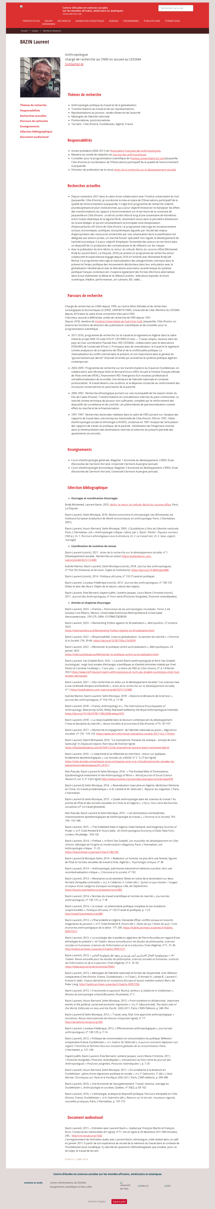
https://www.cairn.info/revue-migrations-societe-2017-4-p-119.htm (135, 733)
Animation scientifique (90, 20)
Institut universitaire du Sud (147, 158)
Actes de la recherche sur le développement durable (145, 169)
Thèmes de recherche (33, 105)
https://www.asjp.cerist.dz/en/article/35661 (90, 966)
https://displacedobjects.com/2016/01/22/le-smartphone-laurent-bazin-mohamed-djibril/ (117, 747)
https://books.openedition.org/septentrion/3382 (93, 890)
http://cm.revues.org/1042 (87, 1135)
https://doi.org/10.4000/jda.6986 (150, 570)
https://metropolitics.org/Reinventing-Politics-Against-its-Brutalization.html (109, 630)
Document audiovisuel (34, 137)
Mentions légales (97, 1201)
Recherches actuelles (33, 116)
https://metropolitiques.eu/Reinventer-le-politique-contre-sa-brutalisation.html (111, 654)
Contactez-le (74, 64)
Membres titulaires (52, 30)
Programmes (131, 20)
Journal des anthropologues (129, 154)
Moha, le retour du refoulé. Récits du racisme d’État (140, 504)
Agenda (113, 20)
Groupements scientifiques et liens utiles (71, 1186)
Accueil (24, 30)
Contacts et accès (32, 1182)
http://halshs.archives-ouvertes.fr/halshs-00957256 (109, 984)
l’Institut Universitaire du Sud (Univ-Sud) (118, 321)
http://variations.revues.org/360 (84, 1022)
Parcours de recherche (34, 121)
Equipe (49, 20)
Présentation (31, 20)
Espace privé (119, 1201)
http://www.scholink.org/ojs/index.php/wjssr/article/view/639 (137, 779)
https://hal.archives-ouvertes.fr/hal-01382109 (91, 852)
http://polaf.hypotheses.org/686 (84, 913)
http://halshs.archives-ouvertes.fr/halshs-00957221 (95, 949)
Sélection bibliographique (36, 131)
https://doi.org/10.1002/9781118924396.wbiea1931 (94, 713)
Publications (152, 20)
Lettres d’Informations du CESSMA (68, 1182)
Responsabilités (30, 110)
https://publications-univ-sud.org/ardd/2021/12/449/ (101, 689)
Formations (172, 20)
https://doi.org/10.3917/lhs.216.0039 (114, 640)
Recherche (64, 20)
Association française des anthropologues (136, 151)
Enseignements (29, 126)
